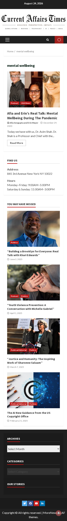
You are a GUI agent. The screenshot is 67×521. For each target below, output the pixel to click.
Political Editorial (18, 350)
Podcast (14, 103)
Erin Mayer (33, 122)
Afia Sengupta (16, 122)
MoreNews (50, 512)
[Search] (47, 39)
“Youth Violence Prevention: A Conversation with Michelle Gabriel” (33, 282)
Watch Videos (59, 39)
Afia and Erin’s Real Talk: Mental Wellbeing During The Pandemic (33, 89)
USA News (25, 103)
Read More (16, 142)
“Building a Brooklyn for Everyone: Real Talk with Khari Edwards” (33, 229)
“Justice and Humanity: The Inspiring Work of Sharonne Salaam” (33, 336)
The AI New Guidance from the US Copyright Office (33, 390)
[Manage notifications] (58, 513)
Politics (14, 242)
